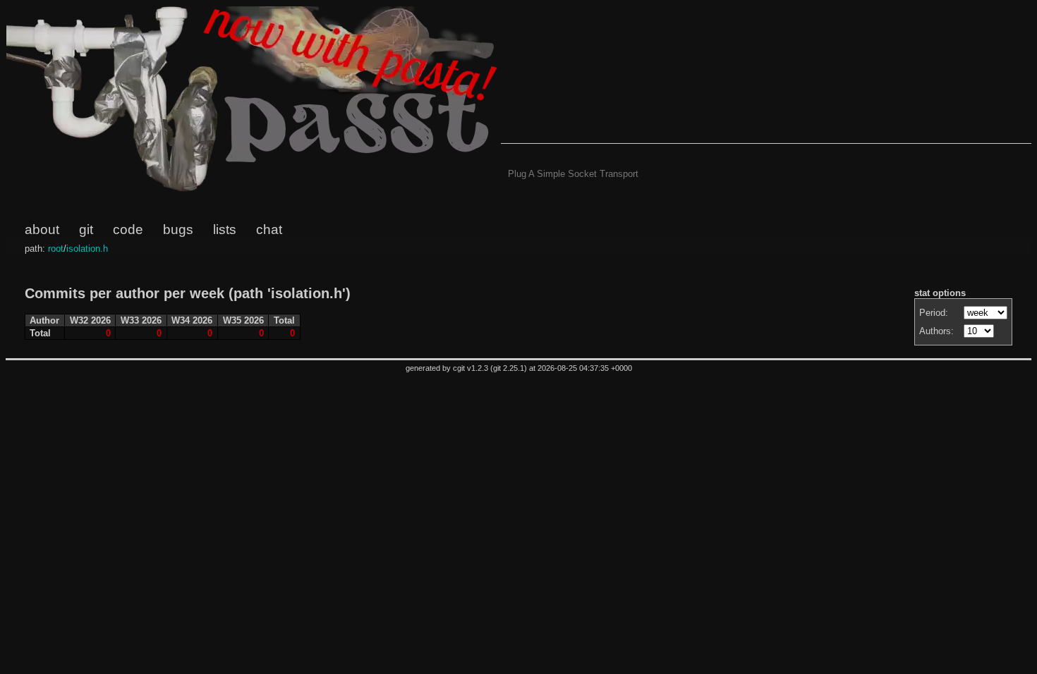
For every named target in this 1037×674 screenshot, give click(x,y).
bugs (178, 229)
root (55, 248)
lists (224, 229)
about (42, 229)
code (128, 229)
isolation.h (87, 248)
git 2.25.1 (508, 368)
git (86, 229)
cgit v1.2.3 (470, 368)
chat (269, 229)
